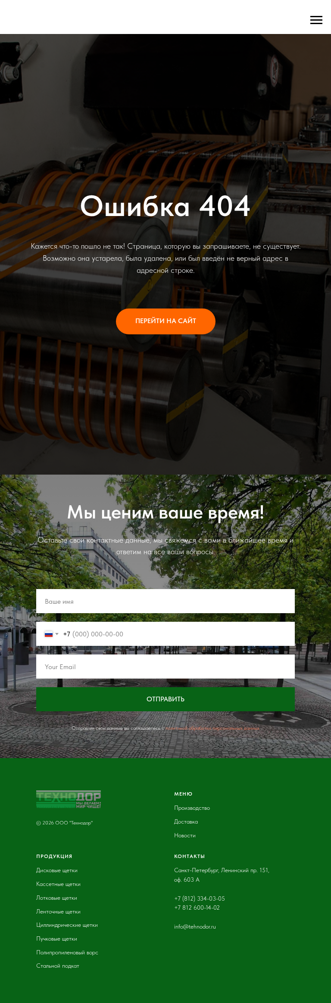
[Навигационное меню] (316, 20)
